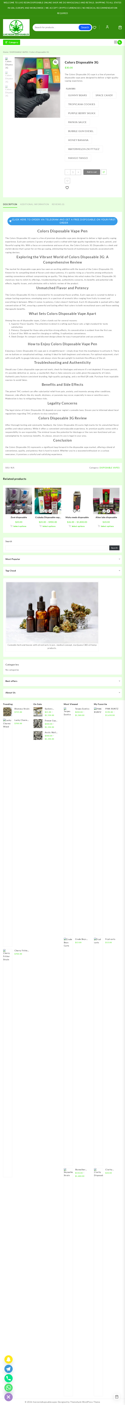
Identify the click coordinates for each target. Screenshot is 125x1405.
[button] (55, 62)
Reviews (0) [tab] (58, 204)
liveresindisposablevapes (45, 1402)
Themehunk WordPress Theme (85, 1402)
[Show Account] (107, 27)
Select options (19, 526)
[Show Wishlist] (96, 27)
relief (52, 391)
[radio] (77, 95)
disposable (61, 238)
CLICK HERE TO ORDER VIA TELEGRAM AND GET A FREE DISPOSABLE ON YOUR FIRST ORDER (64, 221)
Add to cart (92, 172)
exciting (57, 269)
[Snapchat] (8, 1359)
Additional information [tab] (34, 204)
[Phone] (8, 1378)
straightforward (56, 351)
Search (85, 27)
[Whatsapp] (8, 1388)
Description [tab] (10, 204)
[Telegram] (8, 1369)
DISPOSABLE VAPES (19, 52)
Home (5, 52)
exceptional (59, 295)
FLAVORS (70, 88)
